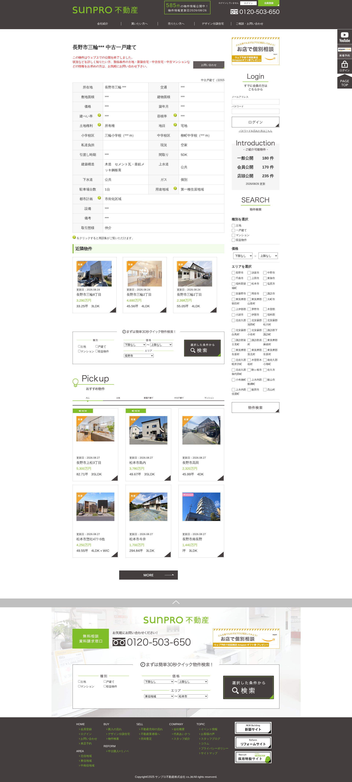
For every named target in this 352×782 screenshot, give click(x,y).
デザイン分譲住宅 (213, 23)
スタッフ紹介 (182, 738)
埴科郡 (271, 314)
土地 (83, 346)
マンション (87, 351)
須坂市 (255, 272)
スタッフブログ (210, 738)
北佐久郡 (240, 320)
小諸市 (239, 314)
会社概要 (179, 729)
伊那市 (255, 314)
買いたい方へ (139, 23)
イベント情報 (209, 729)
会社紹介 (102, 23)
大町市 (271, 299)
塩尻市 (271, 283)
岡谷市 (255, 293)
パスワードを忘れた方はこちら (255, 131)
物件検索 (113, 738)
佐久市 (271, 369)
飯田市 (255, 389)
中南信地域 (87, 765)
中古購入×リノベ (118, 751)
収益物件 (103, 351)
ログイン (248, 3)
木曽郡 (271, 309)
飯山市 (271, 379)
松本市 (255, 283)
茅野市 (255, 309)
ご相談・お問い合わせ (249, 23)
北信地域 (86, 755)
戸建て (102, 346)
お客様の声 (208, 733)
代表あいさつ (182, 733)
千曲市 (239, 278)
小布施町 (240, 379)
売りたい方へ (176, 23)
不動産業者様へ (150, 733)
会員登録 (86, 729)
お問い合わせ (209, 64)
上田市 (255, 278)
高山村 (271, 389)
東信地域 (86, 760)
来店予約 (86, 743)
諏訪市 (271, 293)
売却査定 (146, 738)
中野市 (271, 272)
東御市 (271, 278)
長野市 (239, 272)
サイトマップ (209, 753)
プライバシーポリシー (214, 748)
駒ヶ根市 (256, 369)
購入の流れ (115, 729)
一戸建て (241, 230)
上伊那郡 (240, 309)
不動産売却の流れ (152, 729)
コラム (205, 743)
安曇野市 (240, 293)
